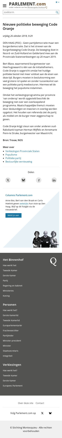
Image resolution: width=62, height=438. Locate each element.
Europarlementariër (12, 325)
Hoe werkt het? (10, 310)
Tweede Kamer (10, 270)
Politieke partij (13, 158)
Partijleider (8, 335)
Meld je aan (13, 215)
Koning (6, 295)
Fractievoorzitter (11, 330)
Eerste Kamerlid (10, 315)
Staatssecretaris (10, 350)
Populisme (11, 154)
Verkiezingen (12, 365)
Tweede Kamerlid (11, 320)
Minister (7, 345)
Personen (9, 304)
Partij (5, 280)
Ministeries (8, 290)
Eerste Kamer (9, 275)
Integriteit (7, 355)
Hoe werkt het (9, 265)
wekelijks (24, 203)
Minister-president (12, 340)
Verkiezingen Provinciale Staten (22, 151)
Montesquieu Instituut (36, 7)
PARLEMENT (27, 4)
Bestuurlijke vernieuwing (18, 161)
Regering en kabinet (12, 285)
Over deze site (25, 403)
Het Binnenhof (13, 260)
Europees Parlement (12, 385)
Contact (40, 403)
